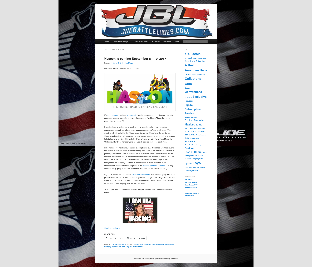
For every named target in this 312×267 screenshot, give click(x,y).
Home (107, 41)
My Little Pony (117, 246)
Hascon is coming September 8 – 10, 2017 (135, 58)
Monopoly (107, 246)
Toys (197, 162)
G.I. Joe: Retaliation (194, 120)
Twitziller (202, 168)
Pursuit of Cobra (190, 145)
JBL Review (191, 128)
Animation (200, 61)
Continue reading (112, 228)
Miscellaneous (201, 135)
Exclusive (199, 96)
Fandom (189, 100)
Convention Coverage (120, 41)
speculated (131, 115)
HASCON (156, 244)
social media (189, 159)
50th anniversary (191, 58)
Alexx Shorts (190, 61)
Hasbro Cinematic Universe (154, 165)
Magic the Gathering (167, 244)
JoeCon (201, 128)
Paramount (190, 141)
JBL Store (188, 180)
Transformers (138, 246)
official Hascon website (141, 174)
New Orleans (195, 138)
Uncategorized (191, 170)
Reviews (189, 148)
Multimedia (167, 41)
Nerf (123, 246)
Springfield (198, 159)
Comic (187, 88)
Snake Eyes (199, 156)
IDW (197, 125)
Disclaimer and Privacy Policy (144, 258)
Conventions (115, 244)
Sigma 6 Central (191, 187)
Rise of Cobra (193, 152)
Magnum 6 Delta (191, 182)
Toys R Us (188, 167)
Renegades (200, 145)
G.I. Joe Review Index (140, 41)
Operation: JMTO (191, 185)
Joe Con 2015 (200, 132)
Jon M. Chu (190, 134)
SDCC (204, 152)
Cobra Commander (198, 74)
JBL (200, 125)
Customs (188, 97)
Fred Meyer (129, 63)
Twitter (196, 167)
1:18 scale (193, 53)
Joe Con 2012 (189, 132)
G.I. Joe (144, 244)
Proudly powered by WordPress (167, 258)
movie (188, 137)
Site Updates (189, 155)
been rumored (112, 115)
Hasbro (123, 244)
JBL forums (155, 41)
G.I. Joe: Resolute (191, 117)
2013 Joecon (202, 58)
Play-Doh (129, 246)
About (177, 41)
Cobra (187, 74)
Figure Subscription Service (193, 109)
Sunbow (204, 159)
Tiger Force (188, 164)
